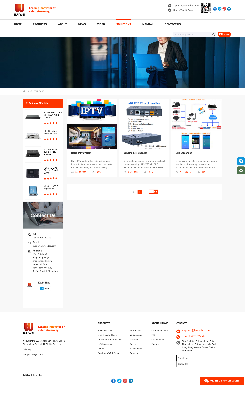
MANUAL (147, 24)
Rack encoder (136, 349)
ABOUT (62, 24)
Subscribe (183, 364)
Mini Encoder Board (107, 335)
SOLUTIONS (123, 24)
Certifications (157, 340)
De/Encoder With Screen (110, 340)
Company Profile (159, 331)
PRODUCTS (40, 24)
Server (133, 344)
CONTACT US (173, 24)
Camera (134, 353)
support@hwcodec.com (186, 6)
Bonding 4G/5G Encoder (110, 353)
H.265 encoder (105, 344)
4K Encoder (135, 331)
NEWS (82, 24)
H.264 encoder (105, 331)
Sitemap (27, 349)
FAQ (153, 335)
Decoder (134, 340)
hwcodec (37, 375)
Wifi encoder (136, 335)
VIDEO (101, 24)
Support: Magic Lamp (33, 354)
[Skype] (241, 161)
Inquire (225, 34)
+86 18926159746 (183, 10)
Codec (101, 349)
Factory (155, 344)
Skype (46, 288)
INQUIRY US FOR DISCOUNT (224, 381)
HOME (18, 24)
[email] (241, 169)
